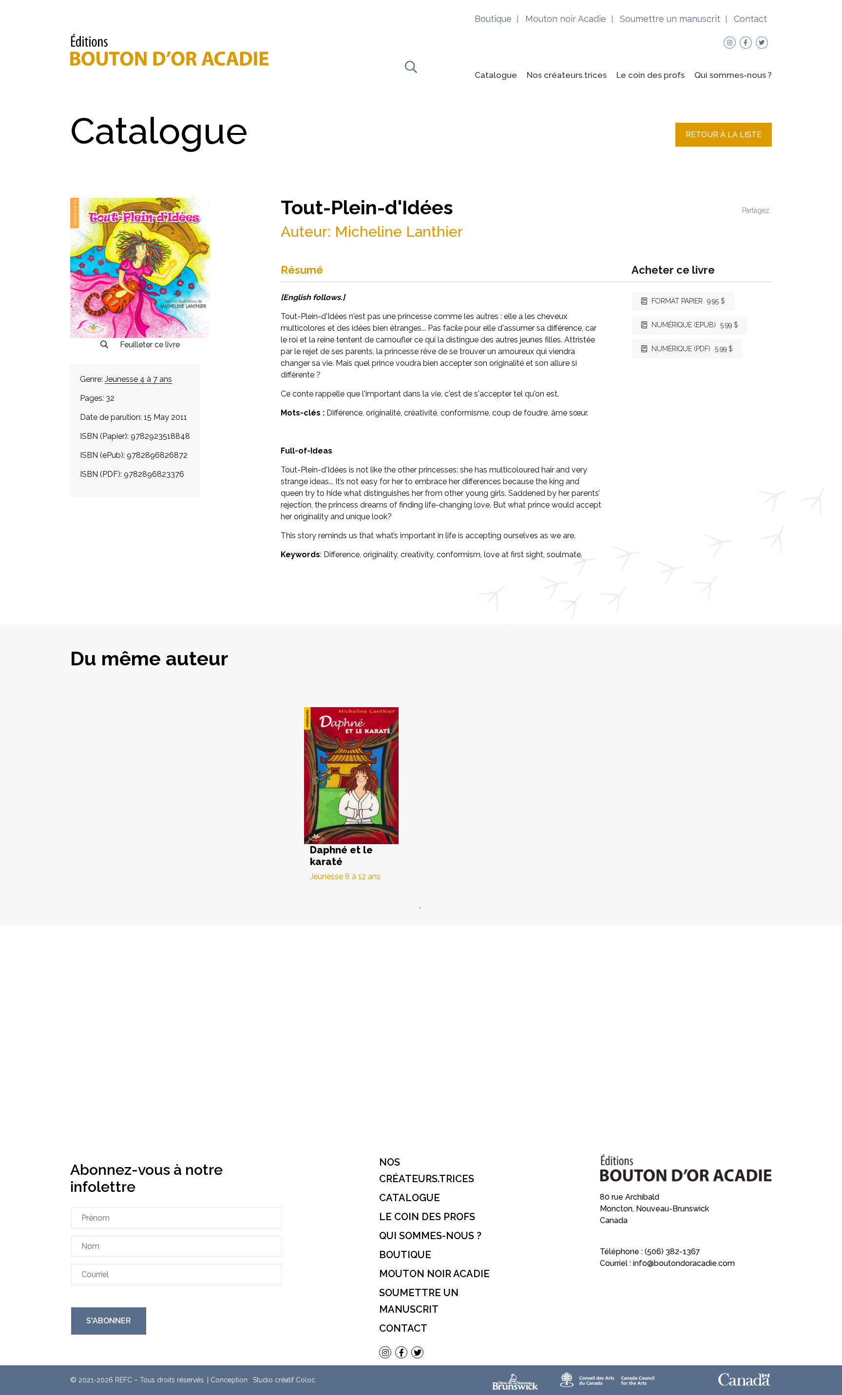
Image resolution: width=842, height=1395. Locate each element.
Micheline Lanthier (399, 231)
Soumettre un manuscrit (670, 19)
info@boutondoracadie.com (684, 1263)
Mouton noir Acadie (565, 19)
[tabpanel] (421, 794)
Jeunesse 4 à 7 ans (138, 379)
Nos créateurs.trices (567, 75)
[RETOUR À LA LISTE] (723, 144)
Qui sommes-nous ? (733, 75)
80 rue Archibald (629, 1197)
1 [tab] (421, 908)
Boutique (493, 19)
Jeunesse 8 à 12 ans (345, 876)
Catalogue (496, 75)
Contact (750, 19)
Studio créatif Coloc (284, 1380)
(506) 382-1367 (672, 1251)
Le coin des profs (650, 75)
